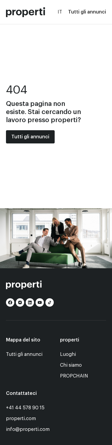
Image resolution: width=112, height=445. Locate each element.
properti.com (21, 418)
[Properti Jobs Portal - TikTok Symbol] (49, 302)
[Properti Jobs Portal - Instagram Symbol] (20, 302)
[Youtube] (40, 302)
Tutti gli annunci (87, 12)
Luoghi (68, 354)
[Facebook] (10, 302)
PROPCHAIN (74, 376)
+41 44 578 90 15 (25, 407)
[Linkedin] (30, 302)
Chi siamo (71, 365)
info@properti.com (28, 429)
